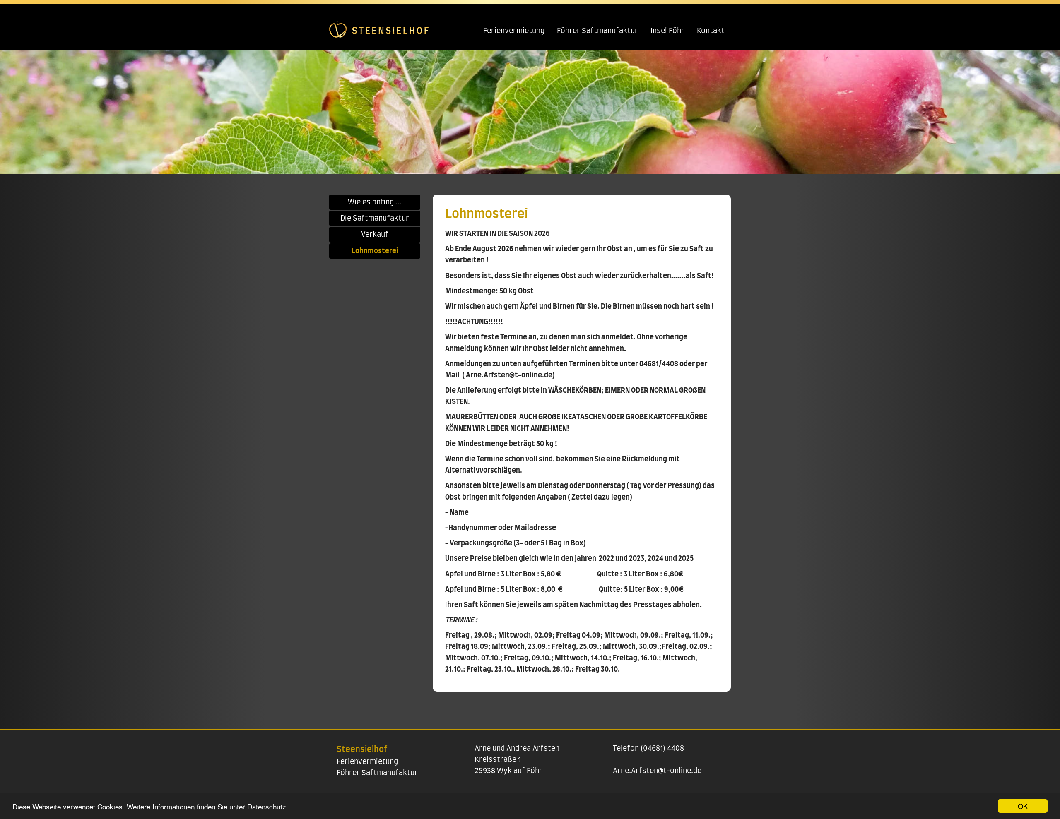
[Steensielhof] (379, 25)
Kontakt (711, 30)
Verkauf (374, 234)
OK (1023, 806)
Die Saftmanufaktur (374, 218)
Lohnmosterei (375, 251)
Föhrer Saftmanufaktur (597, 30)
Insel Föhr (667, 30)
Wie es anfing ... (375, 202)
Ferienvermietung (513, 30)
